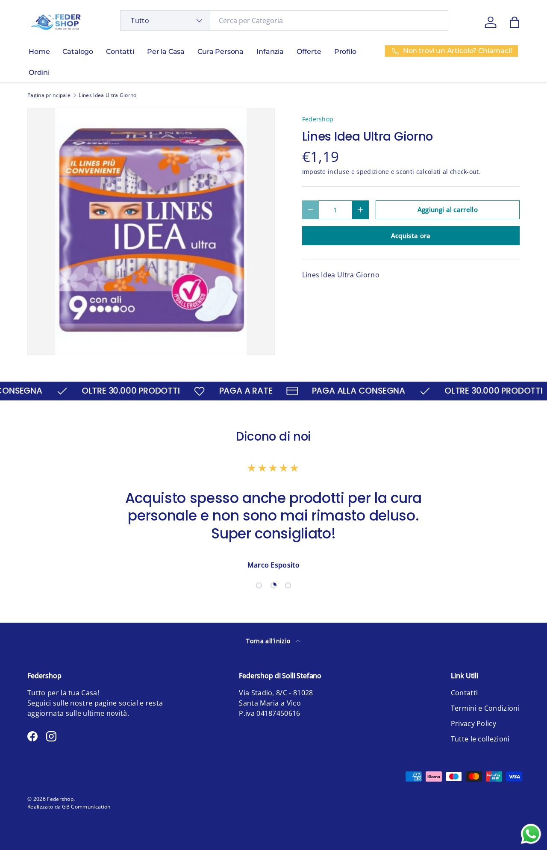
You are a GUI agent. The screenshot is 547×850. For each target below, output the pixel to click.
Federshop (318, 119)
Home (39, 51)
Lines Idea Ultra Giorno (107, 95)
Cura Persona (220, 51)
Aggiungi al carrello (448, 209)
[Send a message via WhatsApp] (531, 834)
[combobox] (284, 20)
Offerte (309, 51)
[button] (514, 22)
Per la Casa (166, 51)
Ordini (39, 72)
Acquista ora (411, 235)
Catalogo (77, 51)
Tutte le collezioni (480, 739)
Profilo (345, 51)
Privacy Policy (473, 723)
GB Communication (86, 806)
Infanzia (270, 51)
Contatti (120, 51)
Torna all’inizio (269, 641)
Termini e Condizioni (485, 708)
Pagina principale (49, 95)
